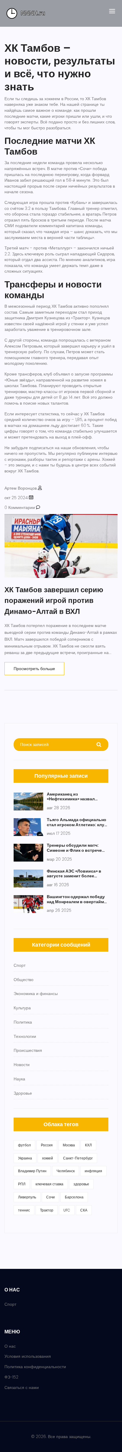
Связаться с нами (21, 1387)
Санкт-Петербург (78, 1158)
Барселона (74, 1197)
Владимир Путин (32, 1170)
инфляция (93, 1170)
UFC (66, 1210)
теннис (24, 1210)
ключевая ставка (49, 1184)
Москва (69, 1145)
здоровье (81, 1184)
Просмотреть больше (34, 669)
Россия (47, 1145)
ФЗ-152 (11, 1377)
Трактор (46, 1210)
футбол (24, 1145)
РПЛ (21, 1184)
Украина (25, 1158)
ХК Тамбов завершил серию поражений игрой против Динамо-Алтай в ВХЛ (53, 600)
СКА (83, 1210)
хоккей (47, 1158)
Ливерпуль (27, 1197)
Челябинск (66, 1170)
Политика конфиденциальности (35, 1367)
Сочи (50, 1197)
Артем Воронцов (20, 488)
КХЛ (88, 1145)
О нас (10, 1346)
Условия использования (27, 1356)
